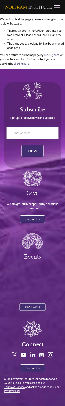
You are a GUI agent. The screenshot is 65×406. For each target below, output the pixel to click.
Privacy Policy (12, 390)
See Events (32, 307)
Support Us (32, 219)
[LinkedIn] (32, 355)
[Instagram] (50, 355)
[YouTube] (23, 355)
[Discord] (41, 355)
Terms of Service (14, 386)
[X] (14, 355)
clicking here (51, 55)
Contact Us (32, 368)
